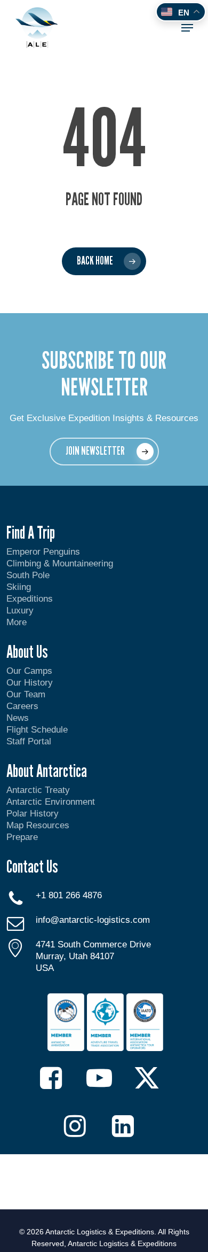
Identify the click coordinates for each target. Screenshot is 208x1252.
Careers (22, 706)
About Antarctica (46, 770)
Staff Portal (28, 741)
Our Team (25, 694)
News (17, 718)
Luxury (20, 610)
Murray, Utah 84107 (75, 956)
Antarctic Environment (50, 802)
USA (45, 968)
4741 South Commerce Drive (93, 944)
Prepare (22, 837)
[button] (187, 27)
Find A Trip (30, 532)
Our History (29, 683)
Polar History (32, 813)
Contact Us (32, 866)
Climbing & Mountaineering (59, 563)
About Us (27, 651)
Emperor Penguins (43, 552)
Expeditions (30, 599)
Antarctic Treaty (38, 790)
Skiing (18, 587)
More (16, 622)
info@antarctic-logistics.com (93, 920)
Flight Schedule (37, 730)
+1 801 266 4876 (69, 895)
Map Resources (37, 825)
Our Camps (29, 671)
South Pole (28, 575)
